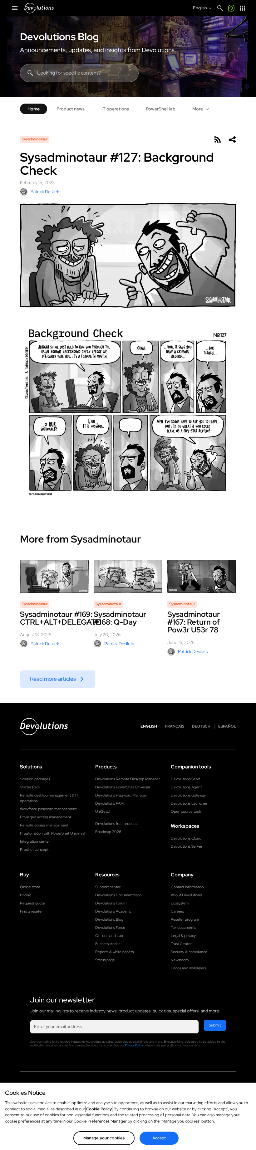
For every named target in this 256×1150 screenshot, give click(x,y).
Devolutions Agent (186, 787)
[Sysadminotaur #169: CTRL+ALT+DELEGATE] (54, 576)
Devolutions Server (186, 846)
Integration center (35, 841)
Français (174, 726)
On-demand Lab (109, 935)
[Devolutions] (39, 8)
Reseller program (185, 919)
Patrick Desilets (45, 191)
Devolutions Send (185, 779)
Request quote (32, 903)
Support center (108, 886)
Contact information (187, 886)
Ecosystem (180, 903)
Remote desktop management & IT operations (49, 798)
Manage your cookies (104, 1138)
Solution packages (35, 779)
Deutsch (201, 726)
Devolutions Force (110, 927)
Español (227, 726)
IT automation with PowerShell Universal (52, 833)
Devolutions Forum (110, 903)
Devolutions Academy (113, 911)
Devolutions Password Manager (121, 795)
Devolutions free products (116, 823)
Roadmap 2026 (108, 831)
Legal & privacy (183, 935)
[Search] (220, 8)
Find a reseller (31, 911)
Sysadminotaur (34, 139)
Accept (159, 1138)
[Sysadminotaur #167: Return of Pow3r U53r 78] (201, 576)
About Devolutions (186, 895)
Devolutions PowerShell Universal (122, 787)
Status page (105, 960)
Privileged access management (45, 817)
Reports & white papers (114, 951)
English (148, 726)
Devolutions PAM (109, 803)
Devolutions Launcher (189, 803)
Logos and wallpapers (188, 968)
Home (33, 109)
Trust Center (181, 943)
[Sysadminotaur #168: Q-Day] (128, 576)
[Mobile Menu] (15, 8)
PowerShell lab (160, 109)
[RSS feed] (217, 139)
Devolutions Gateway (188, 795)
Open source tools (186, 811)
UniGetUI (102, 811)
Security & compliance (189, 951)
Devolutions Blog (59, 36)
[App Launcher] (242, 8)
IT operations (115, 109)
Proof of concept (34, 849)
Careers (177, 911)
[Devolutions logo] (44, 726)
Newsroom (180, 960)
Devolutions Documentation (118, 895)
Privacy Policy (134, 1045)
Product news (71, 109)
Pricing (25, 895)
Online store (30, 886)
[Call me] (231, 8)
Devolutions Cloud (186, 838)
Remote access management (44, 825)
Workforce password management (48, 808)
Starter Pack (30, 787)
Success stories (107, 943)
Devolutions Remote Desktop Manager (127, 779)
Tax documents (183, 927)
